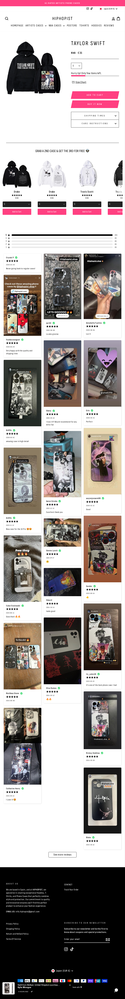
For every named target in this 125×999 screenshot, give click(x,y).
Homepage (17, 25)
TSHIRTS (84, 25)
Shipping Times (94, 115)
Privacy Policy (12, 923)
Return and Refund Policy (17, 933)
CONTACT (68, 884)
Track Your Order (71, 889)
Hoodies (96, 25)
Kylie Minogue (24, 987)
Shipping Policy (13, 928)
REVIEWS (109, 25)
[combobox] (17, 204)
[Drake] (17, 173)
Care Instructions (95, 123)
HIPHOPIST (62, 18)
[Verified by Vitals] (31, 991)
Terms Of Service (13, 939)
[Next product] (121, 186)
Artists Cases (35, 25)
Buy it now (95, 104)
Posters (72, 25)
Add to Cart (16, 211)
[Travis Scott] (87, 173)
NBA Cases (55, 25)
